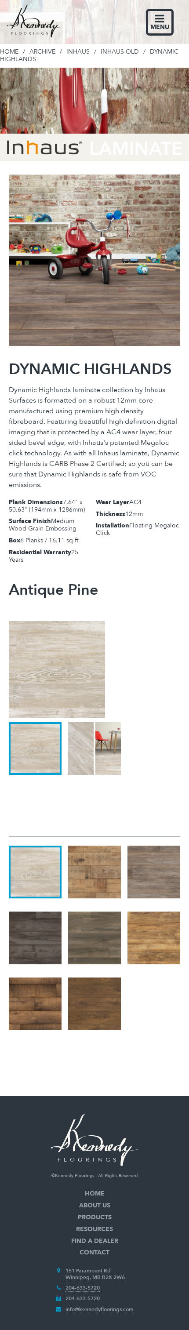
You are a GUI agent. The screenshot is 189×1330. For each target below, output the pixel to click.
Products (95, 1217)
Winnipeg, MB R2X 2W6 (95, 1277)
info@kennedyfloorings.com (99, 1309)
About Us (94, 1205)
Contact (94, 1252)
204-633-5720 (82, 1287)
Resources (94, 1229)
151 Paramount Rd (88, 1270)
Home (95, 1193)
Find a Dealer (94, 1241)
